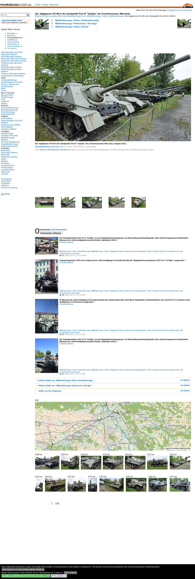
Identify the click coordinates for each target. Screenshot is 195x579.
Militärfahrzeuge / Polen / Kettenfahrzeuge (77, 20)
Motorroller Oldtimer (9, 157)
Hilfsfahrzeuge (7, 133)
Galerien (4, 174)
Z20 (57, 503)
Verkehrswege (7, 168)
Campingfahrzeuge (9, 80)
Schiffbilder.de (12, 40)
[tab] (113, 380)
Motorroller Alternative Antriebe (14, 61)
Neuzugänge (6, 179)
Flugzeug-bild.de (13, 42)
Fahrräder (5, 163)
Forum (37, 5)
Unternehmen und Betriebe (12, 76)
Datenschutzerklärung (9, 187)
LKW (3, 99)
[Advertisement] (90, 40)
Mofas (3, 159)
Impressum (53, 5)
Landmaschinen (7, 170)
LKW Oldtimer (6, 118)
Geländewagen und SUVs (12, 82)
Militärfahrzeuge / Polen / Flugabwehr (104, 251)
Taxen (3, 91)
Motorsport (5, 172)
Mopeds (4, 161)
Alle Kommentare (59, 230)
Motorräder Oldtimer (9, 153)
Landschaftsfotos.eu (14, 46)
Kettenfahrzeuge (116, 16)
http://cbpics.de (57, 147)
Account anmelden (184, 10)
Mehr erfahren (70, 573)
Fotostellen (5, 183)
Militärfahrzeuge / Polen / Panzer (72, 26)
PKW (3, 89)
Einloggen (171, 10)
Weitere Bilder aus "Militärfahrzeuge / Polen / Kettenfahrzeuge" (66, 380)
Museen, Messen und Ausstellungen (10, 85)
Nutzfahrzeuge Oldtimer (11, 125)
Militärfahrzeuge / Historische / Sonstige (76, 23)
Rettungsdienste (8, 114)
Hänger (4, 103)
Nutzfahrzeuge (7, 97)
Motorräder (5, 150)
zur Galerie (185, 380)
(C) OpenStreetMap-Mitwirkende (176, 448)
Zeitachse (5, 185)
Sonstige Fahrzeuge (9, 135)
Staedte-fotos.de (13, 44)
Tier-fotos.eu (12, 48)
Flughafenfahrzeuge (9, 144)
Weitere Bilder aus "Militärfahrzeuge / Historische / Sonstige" (65, 386)
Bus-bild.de (11, 35)
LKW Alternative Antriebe (11, 57)
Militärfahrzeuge (93, 16)
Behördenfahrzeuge (9, 110)
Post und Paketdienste (10, 142)
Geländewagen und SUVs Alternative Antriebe (12, 53)
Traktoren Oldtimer (8, 129)
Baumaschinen (7, 95)
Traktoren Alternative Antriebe (13, 74)
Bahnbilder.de (12, 33)
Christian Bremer (42, 147)
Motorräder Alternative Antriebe (14, 59)
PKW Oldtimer (7, 127)
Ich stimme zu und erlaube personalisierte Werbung (26, 576)
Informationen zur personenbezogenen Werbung (23, 569)
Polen (104, 16)
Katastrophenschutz (9, 146)
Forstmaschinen (7, 165)
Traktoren (5, 101)
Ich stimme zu (58, 576)
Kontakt (45, 5)
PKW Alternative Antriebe (11, 67)
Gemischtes (6, 181)
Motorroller (5, 155)
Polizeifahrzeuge (8, 112)
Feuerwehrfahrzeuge (9, 108)
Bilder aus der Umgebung (50, 391)
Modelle (4, 140)
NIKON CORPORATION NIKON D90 (55, 150)
